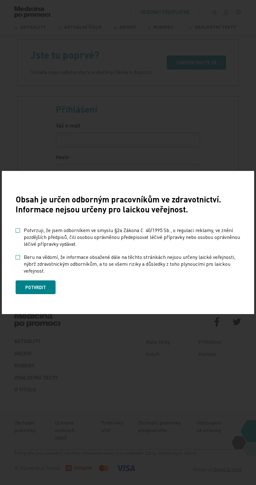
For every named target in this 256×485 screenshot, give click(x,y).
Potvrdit (35, 287)
